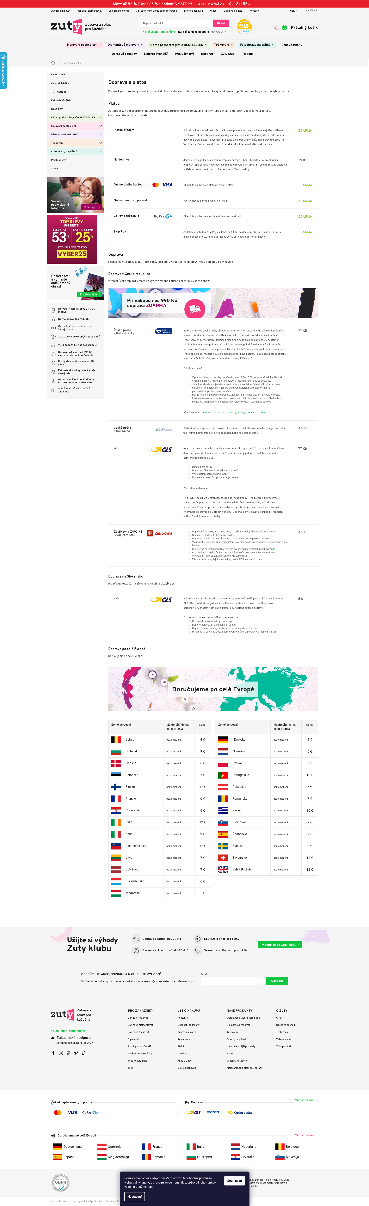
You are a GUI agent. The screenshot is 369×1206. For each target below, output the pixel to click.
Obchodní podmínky (188, 1025)
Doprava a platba (233, 10)
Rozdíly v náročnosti (139, 1046)
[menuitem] (84, 45)
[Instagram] (61, 1053)
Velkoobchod (283, 1039)
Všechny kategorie (237, 1060)
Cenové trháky (60, 83)
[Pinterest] (76, 1053)
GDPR (180, 1046)
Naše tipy (57, 109)
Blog (130, 1068)
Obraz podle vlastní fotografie (243, 1017)
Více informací (305, 1100)
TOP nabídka (58, 92)
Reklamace (183, 1039)
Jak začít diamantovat (89, 10)
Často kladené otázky (140, 1053)
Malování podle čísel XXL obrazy (244, 1068)
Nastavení (135, 1196)
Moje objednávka (193, 10)
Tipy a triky (134, 1039)
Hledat (221, 23)
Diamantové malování (64, 134)
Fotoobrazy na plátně (64, 151)
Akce (230, 1053)
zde (273, 549)
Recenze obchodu (286, 1025)
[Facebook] (53, 1053)
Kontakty (254, 10)
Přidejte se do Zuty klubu (278, 945)
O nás (213, 10)
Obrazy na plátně (236, 1039)
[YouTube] (68, 1053)
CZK (292, 10)
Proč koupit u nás (137, 1060)
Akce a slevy (184, 1060)
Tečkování (57, 143)
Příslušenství (59, 160)
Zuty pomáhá (283, 1046)
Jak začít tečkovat (119, 10)
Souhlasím (234, 1181)
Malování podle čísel (63, 126)
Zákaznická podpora (196, 31)
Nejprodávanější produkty (241, 1046)
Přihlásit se (277, 981)
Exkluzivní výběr (61, 100)
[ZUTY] (75, 1015)
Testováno (282, 1032)
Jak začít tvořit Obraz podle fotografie (156, 10)
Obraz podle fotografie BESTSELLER (73, 117)
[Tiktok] (83, 1053)
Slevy (54, 168)
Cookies (181, 1053)
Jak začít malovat (60, 10)
